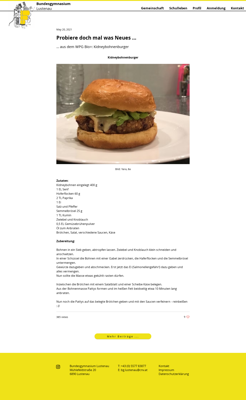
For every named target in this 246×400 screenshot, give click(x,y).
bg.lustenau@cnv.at (134, 370)
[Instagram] (58, 366)
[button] (152, 8)
